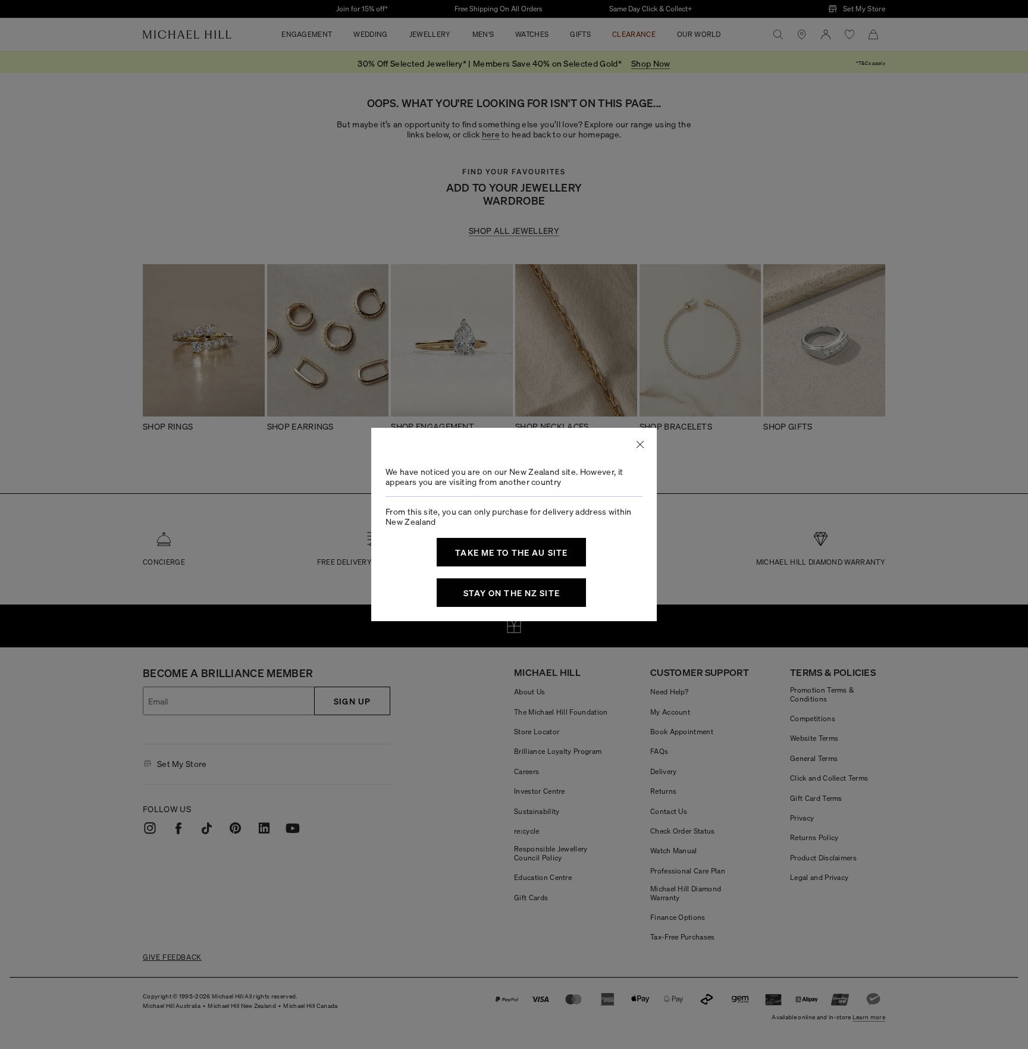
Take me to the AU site (511, 552)
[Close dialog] (640, 444)
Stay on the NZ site (511, 592)
